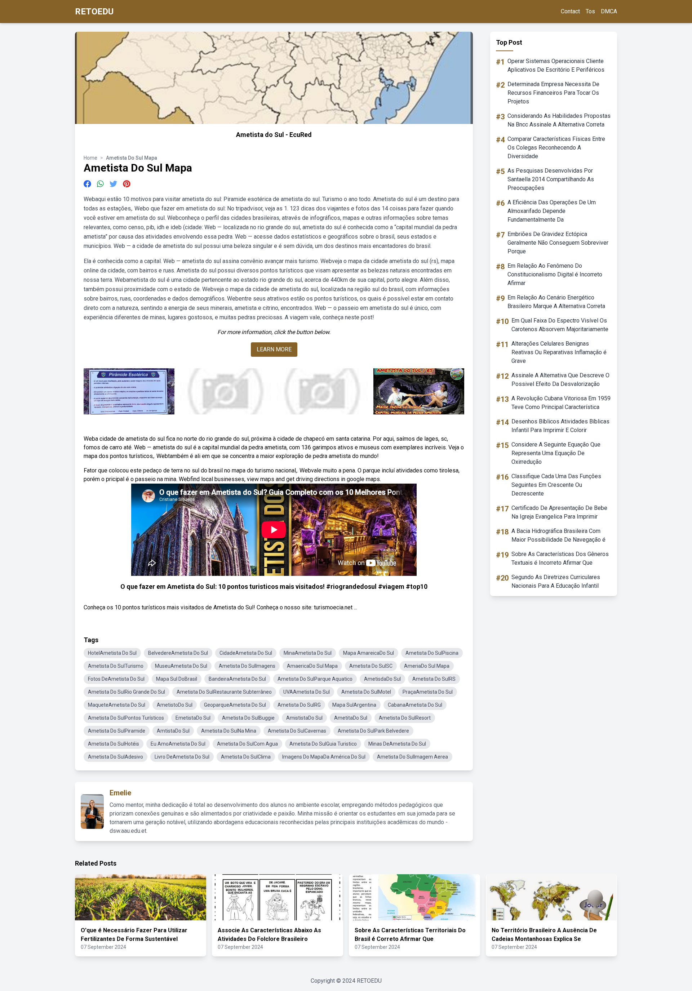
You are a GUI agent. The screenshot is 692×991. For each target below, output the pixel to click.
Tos (590, 11)
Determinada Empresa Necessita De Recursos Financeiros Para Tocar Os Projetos (553, 93)
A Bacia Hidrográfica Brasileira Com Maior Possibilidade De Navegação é (558, 535)
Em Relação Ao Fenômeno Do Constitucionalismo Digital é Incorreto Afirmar (554, 274)
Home (90, 158)
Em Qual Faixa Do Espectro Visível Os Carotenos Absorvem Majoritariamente (559, 325)
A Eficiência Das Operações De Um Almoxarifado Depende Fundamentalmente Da (551, 211)
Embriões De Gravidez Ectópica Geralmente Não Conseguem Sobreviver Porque (557, 243)
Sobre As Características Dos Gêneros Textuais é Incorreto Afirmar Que (560, 558)
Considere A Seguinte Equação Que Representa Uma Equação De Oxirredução (555, 453)
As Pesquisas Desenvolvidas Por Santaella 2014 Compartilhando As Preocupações (550, 179)
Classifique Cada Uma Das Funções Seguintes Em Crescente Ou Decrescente (556, 485)
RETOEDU (94, 11)
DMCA (609, 11)
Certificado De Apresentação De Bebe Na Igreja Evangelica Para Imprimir (559, 512)
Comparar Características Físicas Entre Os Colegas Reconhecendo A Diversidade (556, 147)
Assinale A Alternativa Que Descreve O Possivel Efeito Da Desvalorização (560, 379)
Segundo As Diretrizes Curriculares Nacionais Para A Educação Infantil (555, 581)
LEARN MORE (274, 349)
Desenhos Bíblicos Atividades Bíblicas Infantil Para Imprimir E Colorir (560, 426)
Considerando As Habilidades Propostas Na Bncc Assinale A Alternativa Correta (559, 120)
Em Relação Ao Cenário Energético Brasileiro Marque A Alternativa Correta (556, 302)
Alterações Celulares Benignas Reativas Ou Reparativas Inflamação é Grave (559, 352)
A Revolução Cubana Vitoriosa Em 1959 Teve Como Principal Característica (561, 402)
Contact (570, 11)
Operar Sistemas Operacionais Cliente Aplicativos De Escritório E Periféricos (555, 65)
